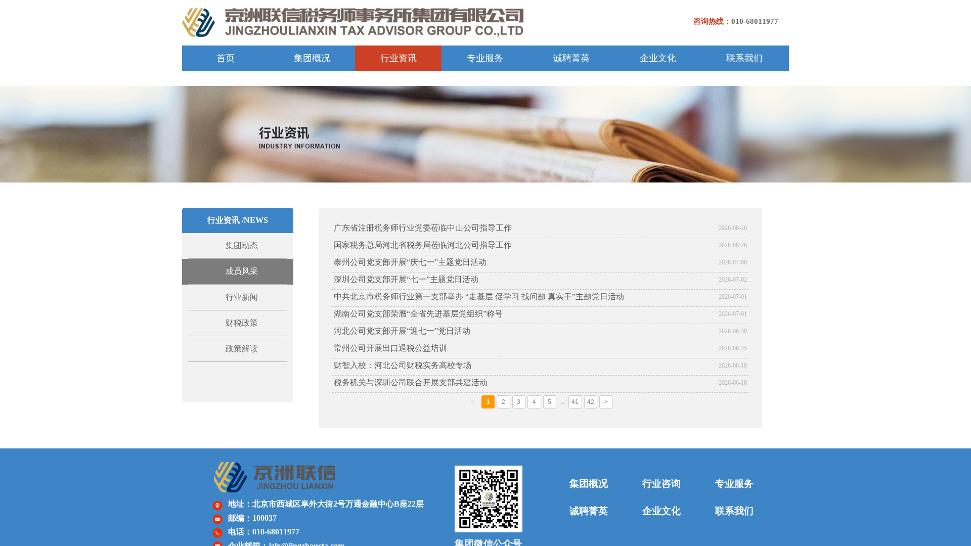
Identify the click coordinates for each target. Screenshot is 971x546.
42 (590, 401)
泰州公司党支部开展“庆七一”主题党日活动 (410, 262)
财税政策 (242, 322)
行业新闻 (242, 297)
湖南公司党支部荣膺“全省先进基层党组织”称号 (418, 313)
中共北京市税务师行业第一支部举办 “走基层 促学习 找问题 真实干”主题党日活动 (479, 296)
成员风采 (242, 271)
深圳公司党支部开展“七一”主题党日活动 (406, 279)
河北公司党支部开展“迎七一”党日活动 (402, 331)
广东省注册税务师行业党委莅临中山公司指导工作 (423, 227)
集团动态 (242, 245)
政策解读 (242, 348)
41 (575, 401)
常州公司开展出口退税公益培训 (390, 348)
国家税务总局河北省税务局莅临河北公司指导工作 (423, 245)
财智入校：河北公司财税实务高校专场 (402, 365)
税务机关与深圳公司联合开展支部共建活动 (411, 382)
